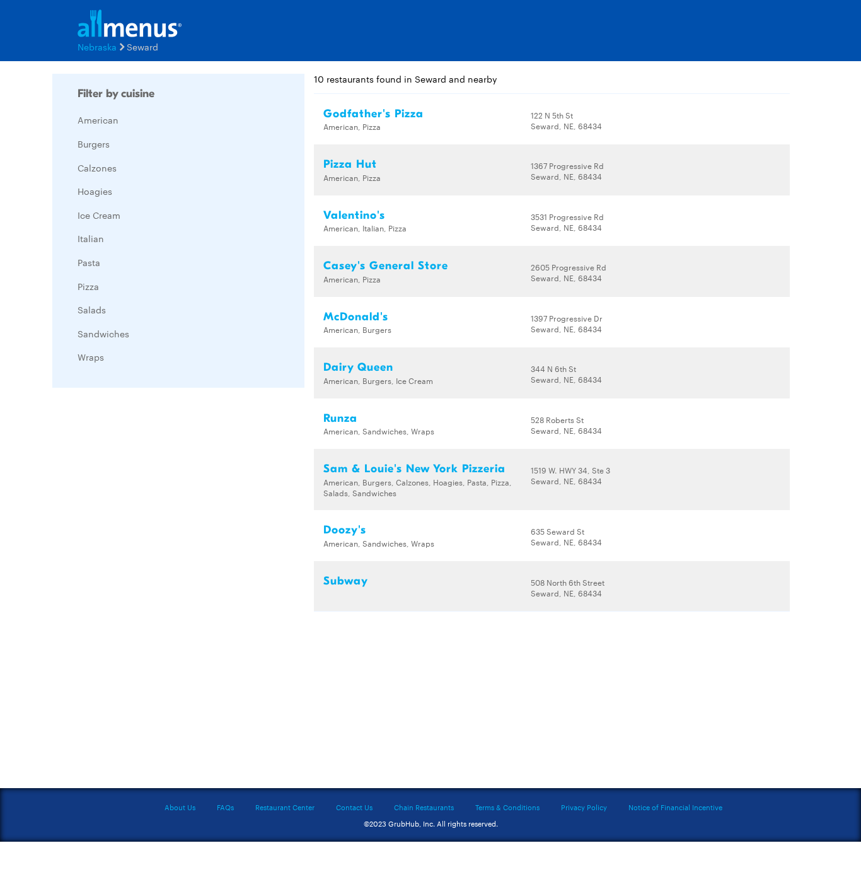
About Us (180, 807)
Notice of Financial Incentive (675, 807)
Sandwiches (103, 333)
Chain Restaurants (424, 807)
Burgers (94, 143)
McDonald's (355, 316)
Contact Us (354, 807)
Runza (340, 418)
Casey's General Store (385, 265)
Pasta (89, 262)
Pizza (88, 286)
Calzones (97, 167)
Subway (345, 581)
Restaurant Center (285, 807)
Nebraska (97, 47)
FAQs (225, 807)
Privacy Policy (584, 807)
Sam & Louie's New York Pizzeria (414, 468)
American (98, 119)
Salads (92, 309)
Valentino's (354, 215)
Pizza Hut (350, 164)
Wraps (91, 357)
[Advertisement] (146, 586)
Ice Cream (99, 215)
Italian (91, 238)
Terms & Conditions (507, 807)
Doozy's (344, 530)
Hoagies (95, 191)
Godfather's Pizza (373, 113)
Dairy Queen (358, 367)
